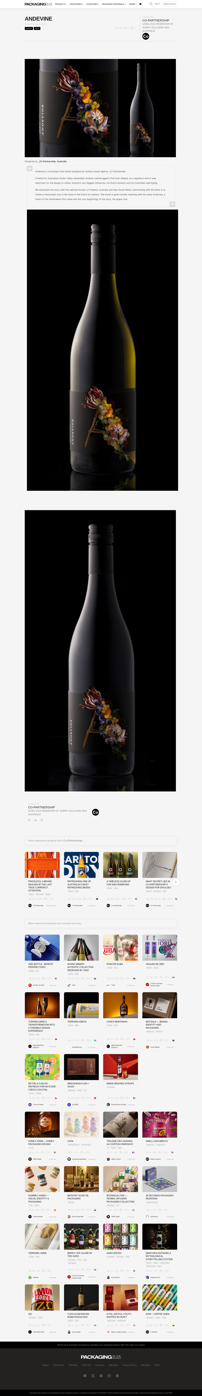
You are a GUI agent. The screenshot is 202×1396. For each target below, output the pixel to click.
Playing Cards (151, 1266)
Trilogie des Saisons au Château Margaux (120, 1142)
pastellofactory (77, 1047)
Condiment (110, 1256)
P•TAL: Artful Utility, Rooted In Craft (119, 1315)
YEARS (132, 4)
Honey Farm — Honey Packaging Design (41, 1142)
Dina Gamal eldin (77, 1216)
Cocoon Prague (38, 1104)
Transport (159, 1031)
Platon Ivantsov (155, 1159)
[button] (151, 4)
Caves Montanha (117, 1022)
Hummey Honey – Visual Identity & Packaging (38, 1198)
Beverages (71, 1090)
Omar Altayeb (155, 1047)
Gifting (80, 1090)
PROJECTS (60, 4)
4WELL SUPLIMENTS (157, 1141)
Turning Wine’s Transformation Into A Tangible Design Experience (41, 1026)
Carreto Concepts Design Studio (156, 985)
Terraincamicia (77, 1022)
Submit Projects (169, 4)
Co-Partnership (155, 20)
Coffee (158, 1317)
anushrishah (115, 1277)
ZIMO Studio (37, 1159)
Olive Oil (71, 1202)
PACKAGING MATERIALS (113, 4)
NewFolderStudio (38, 1332)
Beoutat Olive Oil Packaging (78, 1197)
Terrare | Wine (37, 1253)
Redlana (35, 1277)
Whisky (48, 894)
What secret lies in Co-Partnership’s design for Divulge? (158, 884)
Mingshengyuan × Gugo (78, 1085)
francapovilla (76, 1332)
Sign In (157, 4)
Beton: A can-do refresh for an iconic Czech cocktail (42, 1086)
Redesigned (72, 1263)
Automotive (150, 1031)
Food (30, 1205)
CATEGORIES (76, 4)
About (45, 1365)
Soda (40, 1317)
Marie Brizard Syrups (120, 1083)
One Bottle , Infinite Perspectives (40, 965)
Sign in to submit (137, 1345)
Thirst (113, 985)
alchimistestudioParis (79, 1159)
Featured (99, 1365)
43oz (73, 985)
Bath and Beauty (73, 1144)
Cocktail (38, 1093)
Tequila (156, 967)
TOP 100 (86, 1365)
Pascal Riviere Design (118, 1104)
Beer (76, 891)
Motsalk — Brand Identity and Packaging (157, 1025)
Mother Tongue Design (118, 1332)
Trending (73, 1365)
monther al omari (38, 985)
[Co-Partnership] (145, 36)
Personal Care (86, 1144)
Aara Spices (114, 1253)
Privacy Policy (130, 1365)
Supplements (161, 1144)
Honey (31, 1147)
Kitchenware (121, 1320)
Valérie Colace (116, 1159)
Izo (30, 1314)
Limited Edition (164, 1263)
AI (108, 1147)
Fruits (79, 1260)
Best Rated (39, 894)
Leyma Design (38, 1216)
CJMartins (153, 1332)
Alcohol (29, 28)
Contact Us (58, 1365)
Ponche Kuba (115, 964)
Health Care (150, 1144)
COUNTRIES (92, 4)
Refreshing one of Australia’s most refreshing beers (79, 884)
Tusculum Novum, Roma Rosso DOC (78, 1315)
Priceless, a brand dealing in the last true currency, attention (40, 886)
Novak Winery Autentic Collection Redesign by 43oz (80, 967)
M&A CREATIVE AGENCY (38, 1046)
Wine (37, 28)
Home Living (111, 1320)
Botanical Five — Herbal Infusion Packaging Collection (120, 1198)
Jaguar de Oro (155, 964)
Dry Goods (120, 1256)
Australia (62, 161)
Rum (115, 967)
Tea (85, 1090)
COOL (70, 1141)
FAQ (157, 1365)
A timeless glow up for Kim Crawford (118, 883)
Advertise (113, 1365)
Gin (37, 971)
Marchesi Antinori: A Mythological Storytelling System (159, 1256)
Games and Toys (152, 1202)
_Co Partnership (47, 161)
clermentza (154, 1216)
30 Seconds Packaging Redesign (160, 1197)
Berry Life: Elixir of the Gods (79, 1254)
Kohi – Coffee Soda (157, 1314)
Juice (85, 1260)
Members (145, 1365)
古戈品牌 (75, 1104)
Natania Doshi (155, 1277)
